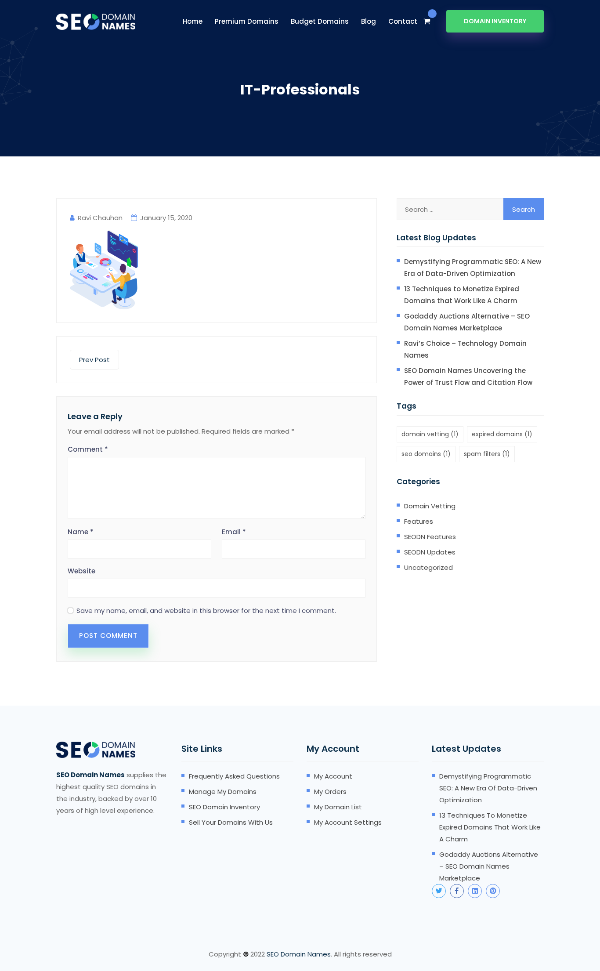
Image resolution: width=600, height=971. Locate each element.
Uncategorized (428, 567)
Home (192, 21)
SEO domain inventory (224, 807)
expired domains (502, 434)
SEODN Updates (429, 552)
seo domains (426, 453)
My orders (330, 791)
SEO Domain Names (299, 954)
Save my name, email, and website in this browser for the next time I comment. (206, 610)
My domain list (338, 807)
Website (81, 571)
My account (333, 776)
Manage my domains (223, 791)
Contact (402, 21)
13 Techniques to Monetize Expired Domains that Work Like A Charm (461, 294)
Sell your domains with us (231, 822)
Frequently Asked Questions (234, 776)
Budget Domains (320, 21)
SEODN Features (430, 536)
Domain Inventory (495, 21)
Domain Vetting (429, 506)
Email (234, 532)
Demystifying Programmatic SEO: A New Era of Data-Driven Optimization (472, 267)
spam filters (487, 453)
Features (418, 521)
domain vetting (430, 434)
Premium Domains (246, 21)
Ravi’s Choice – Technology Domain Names (465, 349)
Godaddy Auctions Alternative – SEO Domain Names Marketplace (467, 322)
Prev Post (94, 359)
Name (81, 532)
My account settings (348, 822)
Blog (368, 21)
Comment (88, 449)
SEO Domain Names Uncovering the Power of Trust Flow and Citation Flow (468, 376)
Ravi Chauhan (100, 217)
